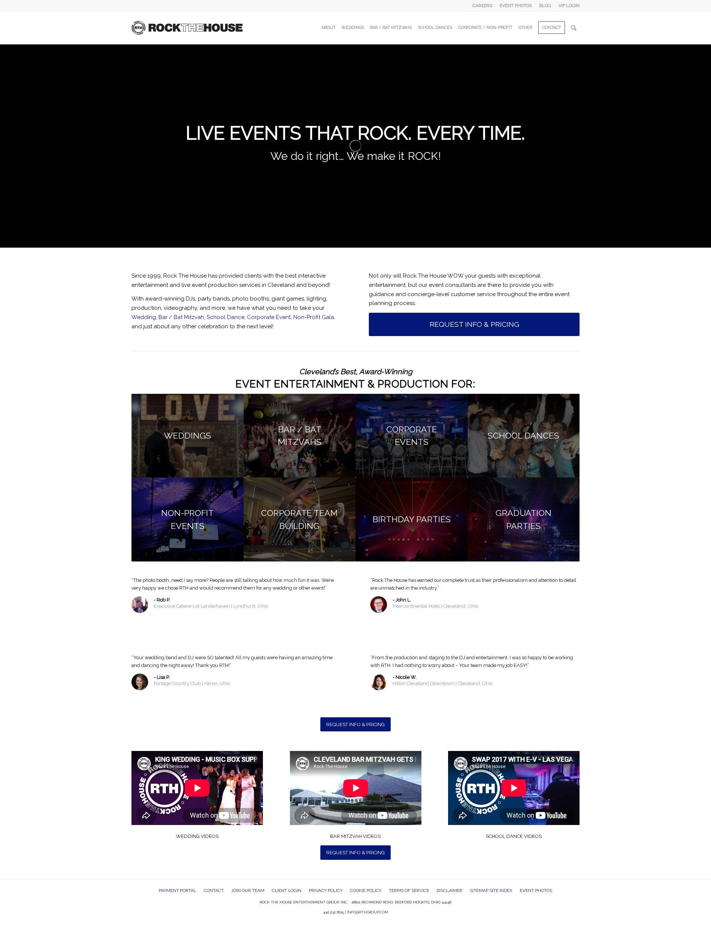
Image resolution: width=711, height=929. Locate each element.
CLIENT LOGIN (286, 890)
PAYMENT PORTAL (177, 890)
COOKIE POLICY (365, 890)
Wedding (143, 317)
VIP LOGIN (569, 5)
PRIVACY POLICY (326, 890)
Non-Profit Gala (313, 317)
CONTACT (214, 890)
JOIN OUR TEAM (247, 890)
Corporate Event (269, 317)
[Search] (574, 27)
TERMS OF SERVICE (409, 890)
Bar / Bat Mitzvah (181, 317)
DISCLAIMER (450, 890)
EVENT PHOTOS (516, 5)
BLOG (545, 5)
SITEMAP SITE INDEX (491, 890)
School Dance (225, 317)
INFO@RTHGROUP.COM (367, 912)
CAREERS (482, 5)
